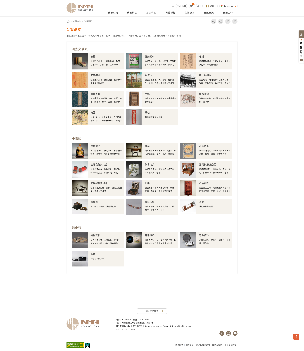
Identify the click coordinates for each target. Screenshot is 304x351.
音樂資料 (149, 235)
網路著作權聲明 (203, 345)
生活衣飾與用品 (99, 164)
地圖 (92, 112)
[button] (152, 311)
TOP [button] (296, 337)
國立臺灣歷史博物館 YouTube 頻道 (235, 333)
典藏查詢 (77, 21)
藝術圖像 (204, 94)
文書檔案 (95, 75)
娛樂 (147, 183)
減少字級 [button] (235, 21)
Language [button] (229, 6)
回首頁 (68, 21)
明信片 (148, 75)
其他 (147, 112)
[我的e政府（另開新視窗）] (87, 346)
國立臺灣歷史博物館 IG (228, 333)
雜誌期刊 (149, 56)
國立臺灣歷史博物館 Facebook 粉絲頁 (221, 333)
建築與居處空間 (207, 164)
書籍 (92, 56)
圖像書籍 (95, 94)
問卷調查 (179, 345)
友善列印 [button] (220, 21)
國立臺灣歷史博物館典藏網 (80, 8)
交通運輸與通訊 (99, 183)
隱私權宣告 (217, 345)
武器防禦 (149, 202)
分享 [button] (213, 21)
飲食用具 (149, 164)
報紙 (201, 56)
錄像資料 (204, 235)
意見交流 (184, 6)
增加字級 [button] (227, 21)
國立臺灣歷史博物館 (88, 324)
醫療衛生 (95, 202)
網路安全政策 (230, 345)
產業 (147, 146)
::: (173, 6)
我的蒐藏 (191, 6)
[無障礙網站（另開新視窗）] (75, 345)
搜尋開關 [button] (198, 6)
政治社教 (204, 183)
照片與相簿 (205, 75)
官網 (212, 6)
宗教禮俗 (95, 146)
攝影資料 (95, 235)
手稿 (147, 94)
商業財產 (204, 146)
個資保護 (190, 345)
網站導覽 (178, 6)
